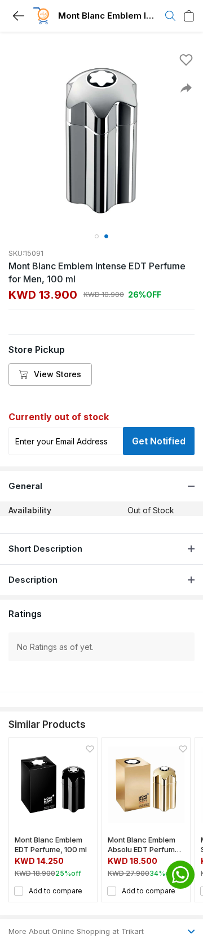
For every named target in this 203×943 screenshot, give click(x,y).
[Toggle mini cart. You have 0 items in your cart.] (189, 15)
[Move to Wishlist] (186, 60)
